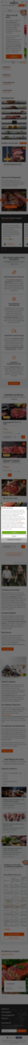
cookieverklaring (20, 522)
